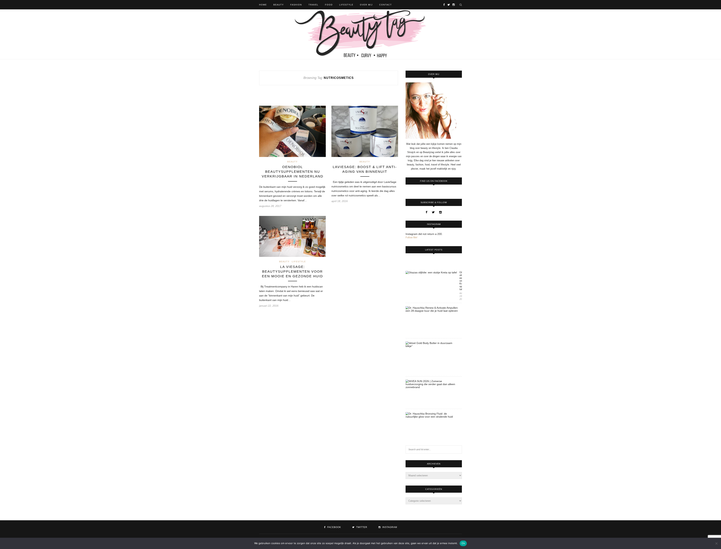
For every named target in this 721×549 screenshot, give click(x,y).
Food (329, 5)
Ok (463, 543)
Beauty (278, 5)
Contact (385, 5)
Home (263, 5)
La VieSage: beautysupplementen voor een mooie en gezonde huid (292, 271)
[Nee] (716, 543)
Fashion (296, 5)
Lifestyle (346, 5)
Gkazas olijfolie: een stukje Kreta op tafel (460, 281)
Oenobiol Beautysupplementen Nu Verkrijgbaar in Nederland (292, 171)
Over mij (366, 5)
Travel (313, 5)
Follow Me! (411, 237)
